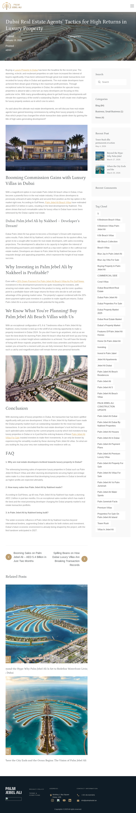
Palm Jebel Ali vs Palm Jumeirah (108, 484)
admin (8, 50)
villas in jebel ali (105, 529)
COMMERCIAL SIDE (107, 276)
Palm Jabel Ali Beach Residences (107, 373)
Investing (101, 347)
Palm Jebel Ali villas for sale (109, 474)
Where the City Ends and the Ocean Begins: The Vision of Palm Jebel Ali (45, 760)
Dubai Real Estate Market (109, 319)
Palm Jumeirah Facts (107, 501)
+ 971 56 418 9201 (88, 795)
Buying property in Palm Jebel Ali (108, 268)
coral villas (103, 282)
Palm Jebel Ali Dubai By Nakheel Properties (108, 424)
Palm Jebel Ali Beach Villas (107, 395)
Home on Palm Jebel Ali (109, 341)
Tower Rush (103, 523)
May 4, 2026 (100, 146)
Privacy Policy (36, 789)
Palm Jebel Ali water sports (107, 494)
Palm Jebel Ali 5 (105, 387)
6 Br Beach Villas (105, 235)
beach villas (103, 248)
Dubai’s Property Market (108, 325)
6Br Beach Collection (107, 241)
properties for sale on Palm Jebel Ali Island (108, 515)
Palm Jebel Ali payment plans (108, 446)
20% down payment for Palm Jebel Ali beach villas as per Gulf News (50, 281)
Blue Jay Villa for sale (108, 260)
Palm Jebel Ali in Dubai (108, 438)
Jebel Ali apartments (107, 359)
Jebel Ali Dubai (104, 365)
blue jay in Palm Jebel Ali (109, 254)
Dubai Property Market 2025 (108, 311)
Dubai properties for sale (109, 303)
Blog (70, 40)
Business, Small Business (107, 111)
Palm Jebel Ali (104, 381)
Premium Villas (104, 508)
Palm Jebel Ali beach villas (58, 202)
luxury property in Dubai (26, 70)
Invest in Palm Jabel (106, 353)
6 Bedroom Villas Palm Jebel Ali (108, 227)
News (98, 117)
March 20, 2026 (113, 173)
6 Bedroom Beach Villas (108, 220)
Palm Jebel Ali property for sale (110, 465)
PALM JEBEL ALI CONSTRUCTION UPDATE (106, 406)
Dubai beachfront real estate (108, 289)
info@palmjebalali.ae (89, 800)
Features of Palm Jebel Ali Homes (110, 333)
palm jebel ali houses (108, 432)
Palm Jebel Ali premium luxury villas (108, 455)
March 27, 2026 (113, 159)
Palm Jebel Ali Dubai (107, 416)
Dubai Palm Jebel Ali (107, 297)
